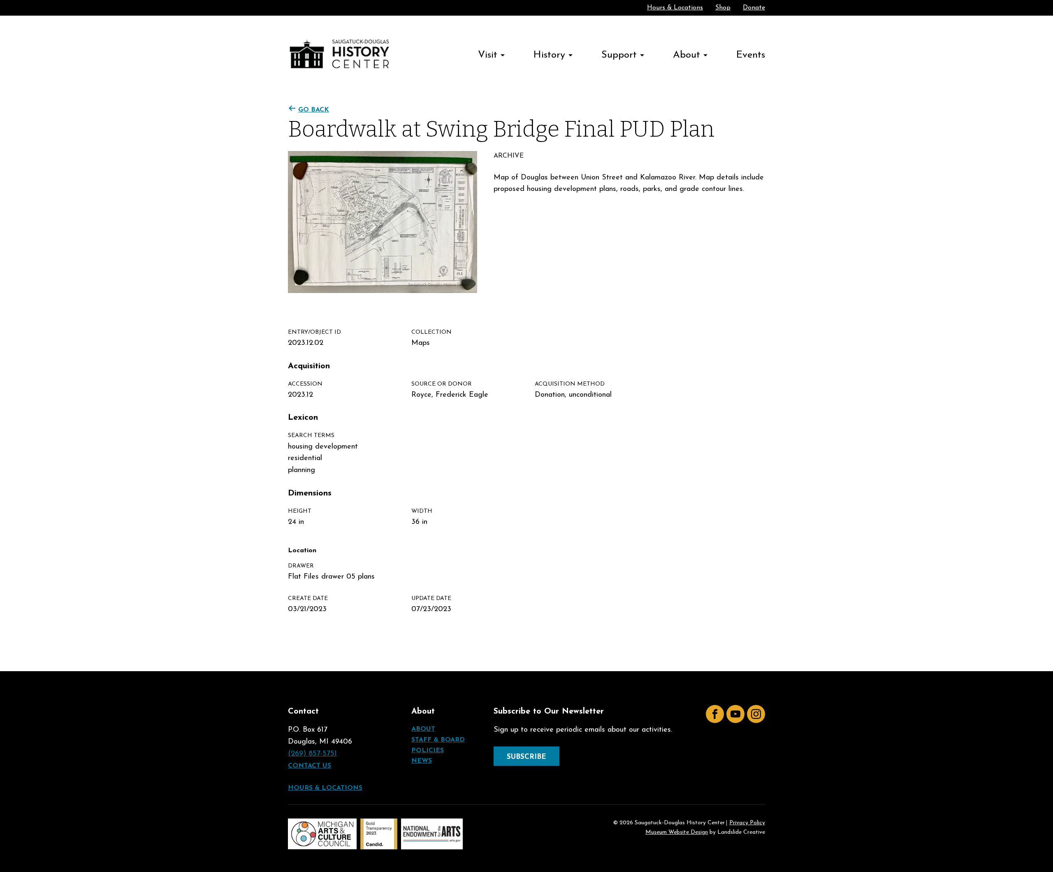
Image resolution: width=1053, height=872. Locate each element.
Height (299, 511)
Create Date (308, 598)
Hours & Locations (675, 8)
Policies (427, 750)
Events (750, 55)
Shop (723, 8)
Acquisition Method (570, 384)
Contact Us (309, 766)
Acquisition (309, 366)
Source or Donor (441, 384)
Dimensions (310, 493)
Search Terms (311, 436)
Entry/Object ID (314, 332)
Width (421, 511)
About (686, 55)
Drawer (301, 566)
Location (302, 550)
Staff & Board (438, 740)
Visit (487, 55)
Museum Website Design (676, 832)
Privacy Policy (747, 823)
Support (619, 55)
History (549, 55)
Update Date (431, 598)
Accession (305, 384)
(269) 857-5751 (312, 754)
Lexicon (303, 418)
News (421, 761)
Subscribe (526, 756)
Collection (431, 332)
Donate (754, 8)
